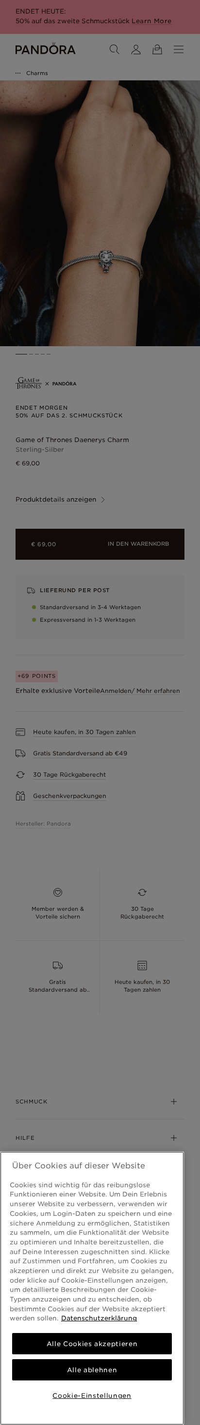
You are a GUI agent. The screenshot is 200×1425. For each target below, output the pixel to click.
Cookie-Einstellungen (91, 1395)
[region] (92, 1288)
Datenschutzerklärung (99, 1318)
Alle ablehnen (92, 1370)
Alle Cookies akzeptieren (92, 1344)
